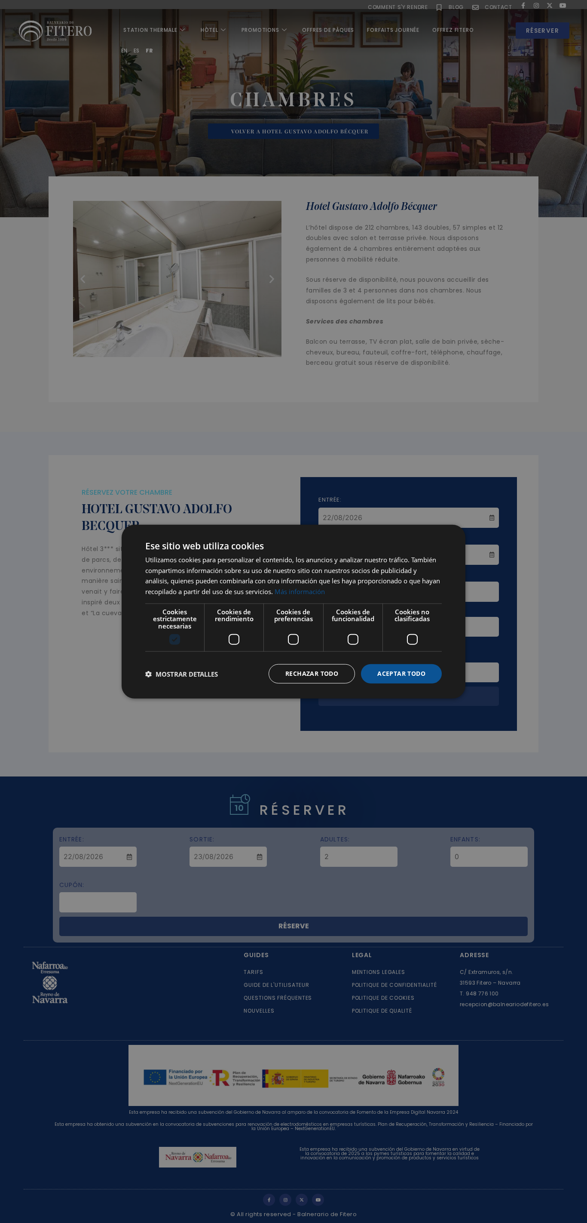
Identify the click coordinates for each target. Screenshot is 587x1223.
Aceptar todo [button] (401, 673)
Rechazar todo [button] (311, 673)
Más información (300, 591)
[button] (181, 673)
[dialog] (293, 611)
